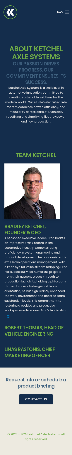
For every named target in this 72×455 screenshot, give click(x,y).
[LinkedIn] (8, 316)
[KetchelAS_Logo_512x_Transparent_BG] (10, 12)
